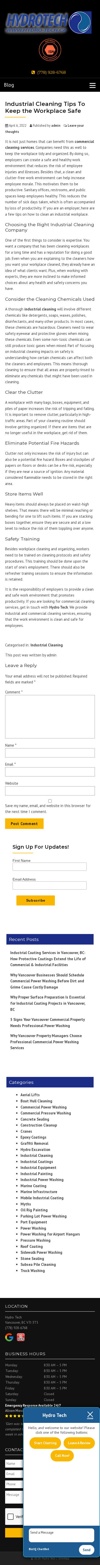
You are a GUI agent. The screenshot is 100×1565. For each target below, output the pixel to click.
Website (11, 783)
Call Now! (62, 1455)
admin (55, 125)
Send (87, 1550)
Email (10, 764)
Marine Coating (33, 1185)
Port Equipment (34, 1222)
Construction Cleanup (39, 1125)
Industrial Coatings (37, 1161)
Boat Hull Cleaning (36, 1101)
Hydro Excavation (35, 1149)
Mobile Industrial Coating (42, 1197)
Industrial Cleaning (47, 645)
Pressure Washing (36, 1240)
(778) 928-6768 (51, 72)
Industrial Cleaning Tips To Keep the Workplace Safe (45, 107)
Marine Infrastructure (39, 1191)
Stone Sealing (32, 1258)
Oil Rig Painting (34, 1209)
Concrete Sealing (35, 1119)
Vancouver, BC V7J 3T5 (21, 1322)
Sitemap (63, 1558)
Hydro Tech (58, 607)
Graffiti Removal (34, 1143)
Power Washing (33, 1228)
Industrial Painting (37, 1173)
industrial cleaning (40, 309)
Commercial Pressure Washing (46, 1113)
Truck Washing (33, 1270)
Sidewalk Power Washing (41, 1252)
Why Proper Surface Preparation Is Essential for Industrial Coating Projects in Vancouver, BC (47, 1003)
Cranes (26, 1131)
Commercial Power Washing (44, 1107)
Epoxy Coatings (33, 1137)
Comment (14, 692)
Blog (9, 85)
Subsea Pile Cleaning (38, 1264)
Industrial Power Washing (42, 1179)
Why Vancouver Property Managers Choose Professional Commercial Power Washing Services (46, 1041)
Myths (26, 1204)
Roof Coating (32, 1246)
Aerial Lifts (30, 1094)
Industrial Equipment (38, 1167)
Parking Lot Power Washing (44, 1216)
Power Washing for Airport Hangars (50, 1234)
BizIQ (32, 1549)
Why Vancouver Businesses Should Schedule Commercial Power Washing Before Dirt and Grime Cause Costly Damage (47, 981)
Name (10, 745)
